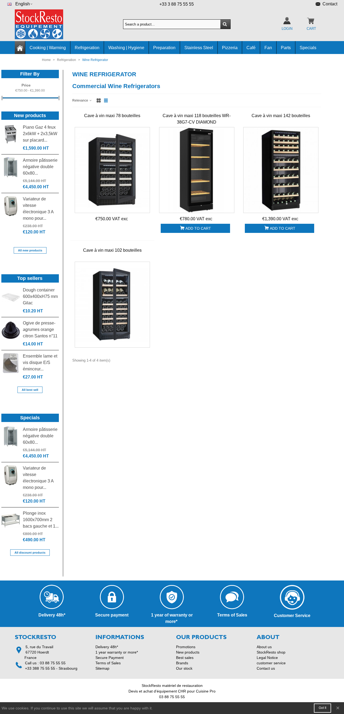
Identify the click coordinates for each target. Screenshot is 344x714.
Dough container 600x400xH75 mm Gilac (40, 296)
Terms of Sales (108, 663)
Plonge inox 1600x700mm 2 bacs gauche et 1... (41, 519)
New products (30, 115)
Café (251, 47)
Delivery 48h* (106, 647)
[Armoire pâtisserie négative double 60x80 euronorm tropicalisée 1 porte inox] (10, 167)
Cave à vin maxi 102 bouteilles (112, 250)
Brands (182, 663)
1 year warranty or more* (116, 652)
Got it (322, 708)
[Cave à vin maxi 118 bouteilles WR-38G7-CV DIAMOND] (196, 170)
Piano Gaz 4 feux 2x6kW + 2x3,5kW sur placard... (40, 133)
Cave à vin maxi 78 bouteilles (112, 115)
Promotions (185, 647)
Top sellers (29, 278)
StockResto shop (271, 652)
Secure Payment (109, 657)
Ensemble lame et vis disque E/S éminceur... (40, 362)
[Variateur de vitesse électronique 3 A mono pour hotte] (10, 206)
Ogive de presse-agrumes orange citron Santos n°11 (40, 329)
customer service (271, 663)
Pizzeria (230, 47)
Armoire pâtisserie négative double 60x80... (40, 166)
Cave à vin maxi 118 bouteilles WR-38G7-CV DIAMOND (197, 118)
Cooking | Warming (48, 47)
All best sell (30, 389)
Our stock (184, 668)
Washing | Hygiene (126, 47)
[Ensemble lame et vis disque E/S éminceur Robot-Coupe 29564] (10, 363)
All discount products (30, 552)
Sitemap (102, 668)
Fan (268, 47)
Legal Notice (267, 657)
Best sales (185, 657)
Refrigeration (87, 47)
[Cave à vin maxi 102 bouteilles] (112, 305)
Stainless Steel (198, 47)
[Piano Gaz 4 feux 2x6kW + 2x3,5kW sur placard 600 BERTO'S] (10, 134)
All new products (30, 250)
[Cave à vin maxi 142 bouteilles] (280, 170)
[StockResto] (44, 24)
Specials (308, 47)
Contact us (266, 668)
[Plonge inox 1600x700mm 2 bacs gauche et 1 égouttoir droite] (10, 520)
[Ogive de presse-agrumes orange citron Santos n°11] (10, 330)
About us (264, 647)
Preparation (164, 47)
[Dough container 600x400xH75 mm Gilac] (10, 297)
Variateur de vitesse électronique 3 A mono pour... (38, 209)
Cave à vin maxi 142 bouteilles (281, 115)
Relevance (80, 100)
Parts (286, 47)
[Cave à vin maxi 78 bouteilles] (112, 170)
